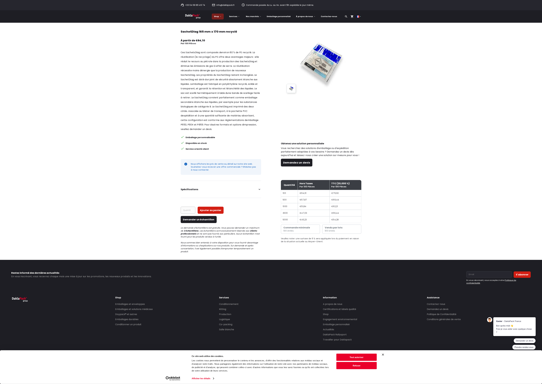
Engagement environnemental (340, 319)
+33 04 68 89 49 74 (195, 5)
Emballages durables (126, 319)
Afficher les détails (201, 378)
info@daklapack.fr (226, 5)
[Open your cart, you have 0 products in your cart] (352, 16)
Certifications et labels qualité (339, 309)
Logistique (224, 319)
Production (225, 314)
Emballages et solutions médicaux (134, 309)
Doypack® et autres (126, 314)
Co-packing (225, 324)
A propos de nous (332, 304)
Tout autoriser (356, 357)
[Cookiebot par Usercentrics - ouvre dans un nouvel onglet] (173, 378)
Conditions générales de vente (444, 319)
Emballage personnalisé (279, 16)
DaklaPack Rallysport (335, 334)
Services (233, 16)
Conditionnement (229, 304)
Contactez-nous (329, 16)
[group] (291, 88)
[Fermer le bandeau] (383, 355)
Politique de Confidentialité (441, 314)
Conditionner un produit (128, 324)
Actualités (328, 329)
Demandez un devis (296, 162)
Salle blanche (226, 329)
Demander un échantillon (198, 219)
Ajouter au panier (210, 210)
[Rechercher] (346, 16)
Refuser (356, 365)
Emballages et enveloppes (130, 304)
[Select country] (358, 17)
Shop (216, 16)
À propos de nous (304, 16)
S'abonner (522, 274)
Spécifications (189, 189)
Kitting (222, 309)
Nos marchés (252, 16)
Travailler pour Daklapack (337, 339)
